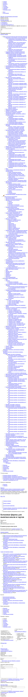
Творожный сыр (12, 217)
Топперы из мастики (13, 340)
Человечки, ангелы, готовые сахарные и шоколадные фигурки (17, 333)
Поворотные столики (13, 139)
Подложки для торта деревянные (15, 366)
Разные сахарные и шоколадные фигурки (17, 339)
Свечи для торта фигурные (14, 300)
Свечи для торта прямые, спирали (15, 301)
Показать (5, 484)
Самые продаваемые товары (7, 551)
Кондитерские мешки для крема (15, 132)
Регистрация (6, 13)
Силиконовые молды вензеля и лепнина (17, 165)
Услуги (4, 5)
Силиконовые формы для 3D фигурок (16, 162)
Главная (5, 1)
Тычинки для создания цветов (15, 50)
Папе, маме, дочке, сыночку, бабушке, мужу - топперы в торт (16, 317)
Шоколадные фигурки (13, 341)
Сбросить (5, 485)
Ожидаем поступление (8, 471)
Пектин (10, 201)
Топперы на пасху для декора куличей (16, 323)
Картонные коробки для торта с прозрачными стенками (15, 384)
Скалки (10, 190)
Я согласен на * (13, 678)
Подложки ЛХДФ (12, 368)
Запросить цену (12, 692)
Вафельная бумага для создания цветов (17, 42)
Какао (9, 222)
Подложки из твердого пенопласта (16, 369)
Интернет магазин (5, 20)
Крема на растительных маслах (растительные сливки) (15, 216)
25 (26, 477)
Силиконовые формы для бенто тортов (17, 121)
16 (17, 480)
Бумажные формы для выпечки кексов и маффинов (14, 477)
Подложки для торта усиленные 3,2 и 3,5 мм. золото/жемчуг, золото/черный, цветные (17, 356)
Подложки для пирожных (14, 367)
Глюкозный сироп (12, 238)
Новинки (5, 465)
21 (17, 475)
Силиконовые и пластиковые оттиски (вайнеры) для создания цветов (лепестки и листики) (17, 40)
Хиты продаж (6, 466)
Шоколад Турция (12, 226)
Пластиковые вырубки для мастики (16, 128)
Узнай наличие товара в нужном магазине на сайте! (12, 490)
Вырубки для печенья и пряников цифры (17, 83)
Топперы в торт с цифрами (14, 321)
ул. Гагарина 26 (4, 23)
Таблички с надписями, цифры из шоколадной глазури (15, 337)
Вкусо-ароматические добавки (15, 211)
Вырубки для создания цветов (15, 46)
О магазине (5, 7)
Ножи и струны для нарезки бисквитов (17, 143)
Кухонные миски (12, 193)
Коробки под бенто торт (13, 377)
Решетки (10, 192)
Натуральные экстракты (13, 208)
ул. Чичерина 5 (4, 22)
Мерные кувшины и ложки (14, 183)
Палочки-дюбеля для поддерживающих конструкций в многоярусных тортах (17, 141)
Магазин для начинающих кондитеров (9, 16)
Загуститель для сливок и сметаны (16, 205)
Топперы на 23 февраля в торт (15, 319)
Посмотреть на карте (8, 640)
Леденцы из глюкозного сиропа (15, 283)
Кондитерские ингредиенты (9, 598)
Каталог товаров (4, 34)
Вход (4, 12)
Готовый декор (14, 539)
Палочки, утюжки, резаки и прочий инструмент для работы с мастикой (16, 127)
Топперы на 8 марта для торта (15, 320)
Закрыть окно (4, 681)
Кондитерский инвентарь (21, 535)
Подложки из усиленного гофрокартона (17, 373)
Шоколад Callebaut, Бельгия (14, 219)
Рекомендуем (6, 468)
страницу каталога (16, 528)
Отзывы (5, 2)
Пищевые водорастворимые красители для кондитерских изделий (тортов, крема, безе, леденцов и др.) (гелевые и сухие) (17, 254)
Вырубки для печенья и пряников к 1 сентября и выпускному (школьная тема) (17, 98)
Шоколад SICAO (12, 224)
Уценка (4, 469)
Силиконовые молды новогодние (15, 164)
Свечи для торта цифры (13, 302)
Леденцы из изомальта (13, 281)
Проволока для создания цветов (15, 49)
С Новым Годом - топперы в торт (15, 322)
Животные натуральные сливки (15, 214)
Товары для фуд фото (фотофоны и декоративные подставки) (14, 548)
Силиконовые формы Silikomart (15, 123)
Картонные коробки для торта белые (16, 380)
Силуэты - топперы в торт (14, 309)
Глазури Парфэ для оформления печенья (17, 231)
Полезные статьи (7, 9)
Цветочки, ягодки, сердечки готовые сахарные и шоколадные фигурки (16, 344)
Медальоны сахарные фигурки (15, 342)
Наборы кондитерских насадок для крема (17, 134)
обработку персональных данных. (15, 678)
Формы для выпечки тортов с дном (16, 174)
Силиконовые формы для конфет (15, 118)
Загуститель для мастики (13, 204)
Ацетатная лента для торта (14, 138)
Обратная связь (4, 648)
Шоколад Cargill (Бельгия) (14, 228)
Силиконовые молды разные (14, 159)
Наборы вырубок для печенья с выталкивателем (15, 90)
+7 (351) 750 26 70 (5, 649)
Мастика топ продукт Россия (14, 243)
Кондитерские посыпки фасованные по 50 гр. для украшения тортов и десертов (17, 287)
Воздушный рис (11, 288)
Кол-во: (2, 658)
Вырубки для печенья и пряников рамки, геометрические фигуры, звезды (17, 87)
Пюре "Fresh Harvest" (13, 266)
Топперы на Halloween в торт (14, 311)
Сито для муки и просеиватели (15, 189)
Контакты (5, 3)
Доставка (5, 6)
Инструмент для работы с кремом (15, 131)
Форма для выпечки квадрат (14, 172)
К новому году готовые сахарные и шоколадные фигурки (16, 330)
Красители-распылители (13, 258)
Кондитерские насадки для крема (15, 133)
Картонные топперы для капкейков (16, 315)
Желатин (10, 203)
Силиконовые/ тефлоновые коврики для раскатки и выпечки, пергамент (17, 185)
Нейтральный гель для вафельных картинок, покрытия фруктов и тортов (16, 240)
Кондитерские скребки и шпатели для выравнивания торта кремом (16, 145)
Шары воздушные (12, 304)
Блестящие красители (13, 249)
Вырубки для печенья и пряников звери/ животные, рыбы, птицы (17, 94)
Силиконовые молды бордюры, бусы (16, 155)
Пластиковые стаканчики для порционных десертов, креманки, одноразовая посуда (17, 64)
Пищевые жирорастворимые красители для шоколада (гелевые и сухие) (17, 257)
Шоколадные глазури (13, 221)
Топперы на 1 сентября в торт (15, 312)
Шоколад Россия (12, 225)
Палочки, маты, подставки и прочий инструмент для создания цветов (16, 44)
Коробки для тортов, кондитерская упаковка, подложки (13, 543)
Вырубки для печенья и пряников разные (17, 96)
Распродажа (5, 467)
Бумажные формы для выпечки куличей (17, 55)
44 (21, 476)
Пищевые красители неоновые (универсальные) (15, 251)
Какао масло (11, 223)
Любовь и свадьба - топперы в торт (16, 325)
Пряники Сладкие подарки (14, 293)
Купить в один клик (15, 680)
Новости (2, 487)
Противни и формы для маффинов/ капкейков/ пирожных (16, 178)
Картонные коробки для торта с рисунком (17, 378)
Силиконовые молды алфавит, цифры (16, 154)
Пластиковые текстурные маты (15, 74)
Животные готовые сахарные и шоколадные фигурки (15, 335)
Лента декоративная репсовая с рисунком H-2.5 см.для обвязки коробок (17, 453)
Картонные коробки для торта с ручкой (17, 385)
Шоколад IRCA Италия (13, 229)
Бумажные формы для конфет (14, 54)
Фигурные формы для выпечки (15, 173)
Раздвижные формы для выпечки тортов (17, 180)
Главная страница (4, 532)
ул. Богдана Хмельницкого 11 (7, 24)
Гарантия (5, 8)
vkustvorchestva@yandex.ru (20, 631)
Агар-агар (10, 202)
